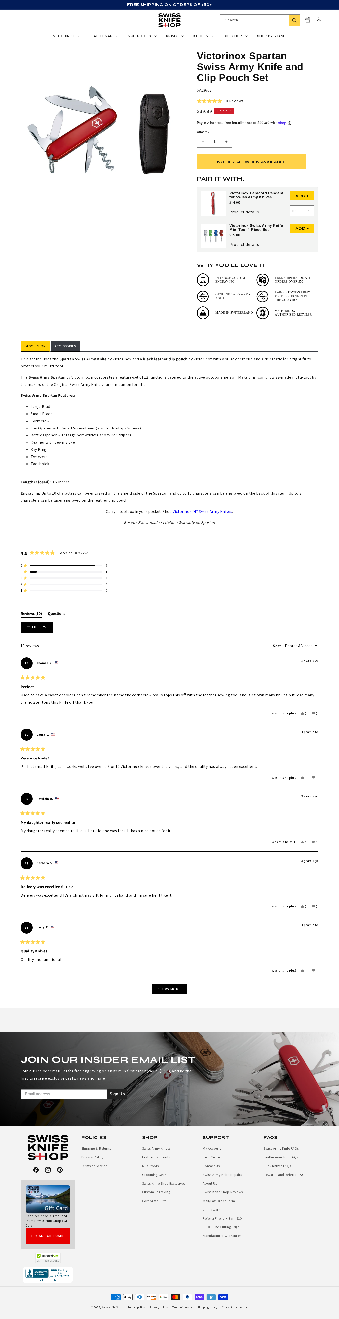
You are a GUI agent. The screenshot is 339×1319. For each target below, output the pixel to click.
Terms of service (182, 1307)
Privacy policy (159, 1307)
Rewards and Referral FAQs (285, 1174)
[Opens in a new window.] (48, 1258)
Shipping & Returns (96, 1148)
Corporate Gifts (154, 1201)
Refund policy (136, 1307)
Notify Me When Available (251, 161)
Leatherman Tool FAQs (281, 1157)
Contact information (235, 1307)
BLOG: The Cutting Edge (221, 1227)
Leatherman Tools (156, 1157)
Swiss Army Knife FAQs (281, 1148)
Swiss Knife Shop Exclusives (163, 1183)
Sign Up (117, 1094)
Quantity (203, 132)
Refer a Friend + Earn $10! (223, 1218)
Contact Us (211, 1166)
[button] (329, 19)
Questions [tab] (56, 614)
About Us (210, 1183)
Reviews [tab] (31, 614)
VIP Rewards (212, 1209)
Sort (277, 645)
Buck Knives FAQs (277, 1166)
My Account (212, 1148)
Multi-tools (150, 1166)
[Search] (294, 20)
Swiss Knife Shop (112, 1307)
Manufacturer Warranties (222, 1235)
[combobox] (260, 20)
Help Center (212, 1157)
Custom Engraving (156, 1192)
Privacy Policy (92, 1157)
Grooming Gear (154, 1174)
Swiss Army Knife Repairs (222, 1174)
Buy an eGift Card (48, 1236)
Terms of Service (94, 1166)
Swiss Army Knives (156, 1148)
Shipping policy (207, 1307)
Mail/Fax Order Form (219, 1201)
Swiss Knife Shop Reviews (223, 1192)
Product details (244, 212)
